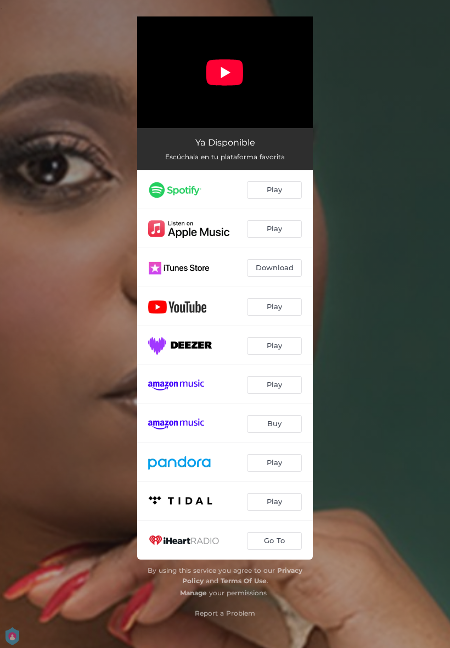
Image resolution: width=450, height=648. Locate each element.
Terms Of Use (244, 581)
